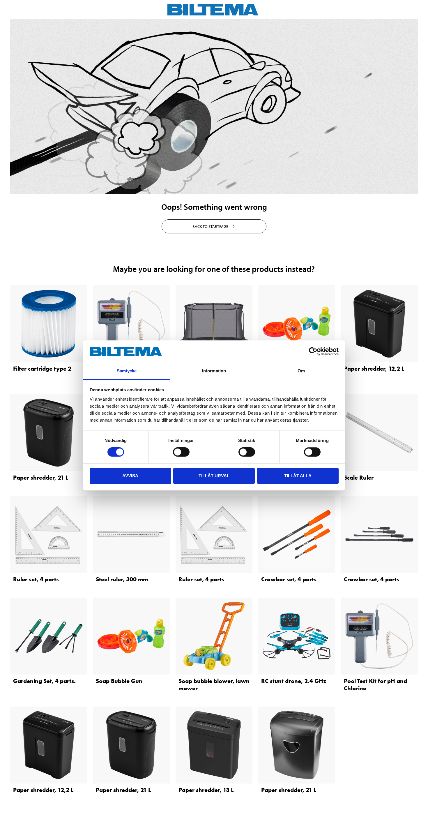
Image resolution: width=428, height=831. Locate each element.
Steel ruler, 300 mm (122, 579)
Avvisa (130, 475)
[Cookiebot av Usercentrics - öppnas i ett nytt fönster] (313, 351)
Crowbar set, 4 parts (288, 579)
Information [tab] (214, 370)
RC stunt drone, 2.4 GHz (293, 681)
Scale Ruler (359, 477)
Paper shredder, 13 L (206, 790)
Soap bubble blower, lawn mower (214, 684)
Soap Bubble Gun (119, 681)
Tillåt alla (298, 475)
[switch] (181, 452)
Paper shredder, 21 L (40, 477)
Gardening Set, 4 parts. (44, 681)
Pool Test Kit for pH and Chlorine (375, 684)
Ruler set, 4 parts (36, 579)
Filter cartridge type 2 (42, 368)
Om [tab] (301, 370)
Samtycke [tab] (127, 370)
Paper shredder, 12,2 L (374, 368)
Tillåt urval (214, 475)
